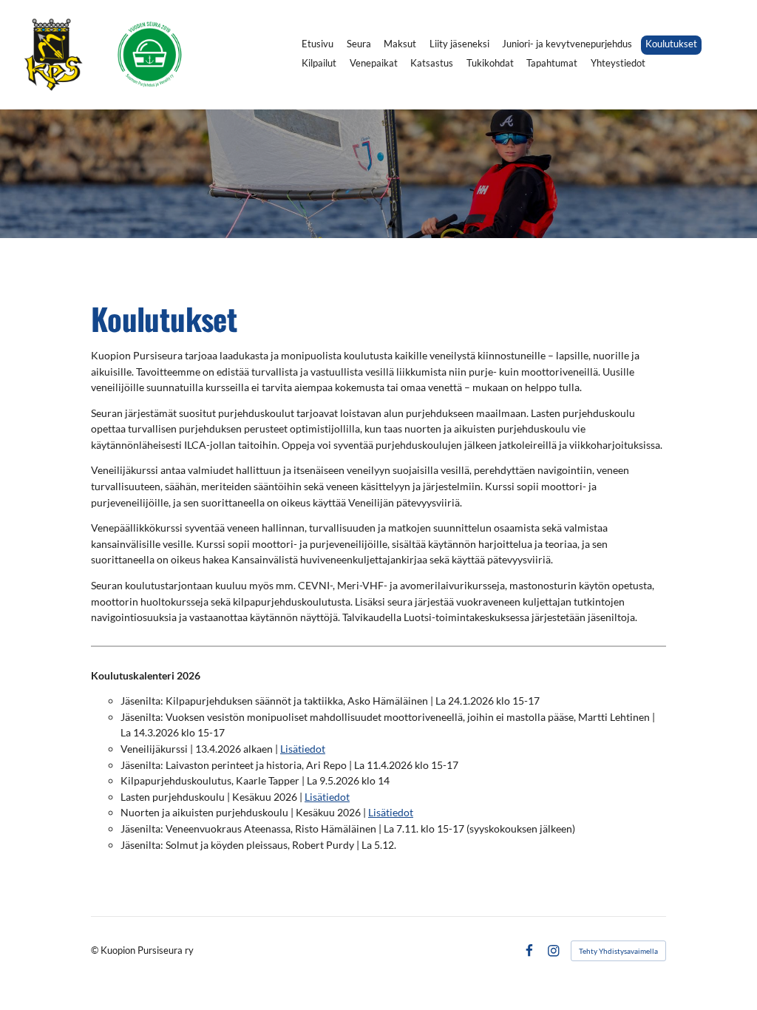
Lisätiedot (302, 748)
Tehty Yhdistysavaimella (618, 950)
